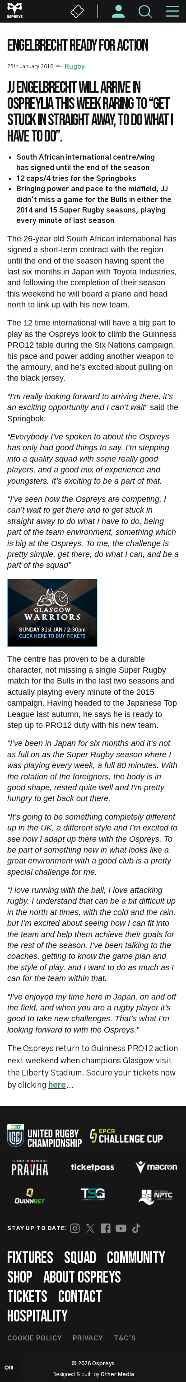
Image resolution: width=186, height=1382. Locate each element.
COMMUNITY (136, 1258)
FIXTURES (30, 1258)
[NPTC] (156, 1196)
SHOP (20, 1278)
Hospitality (37, 1316)
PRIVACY (88, 1338)
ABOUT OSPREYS (82, 1278)
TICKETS (27, 1297)
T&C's (125, 1338)
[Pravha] (29, 1167)
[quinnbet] (29, 1196)
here (57, 1085)
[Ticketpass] (93, 1167)
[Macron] (156, 1167)
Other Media (117, 1374)
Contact (80, 1297)
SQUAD (80, 1258)
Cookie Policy (34, 1338)
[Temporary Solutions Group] (93, 1196)
